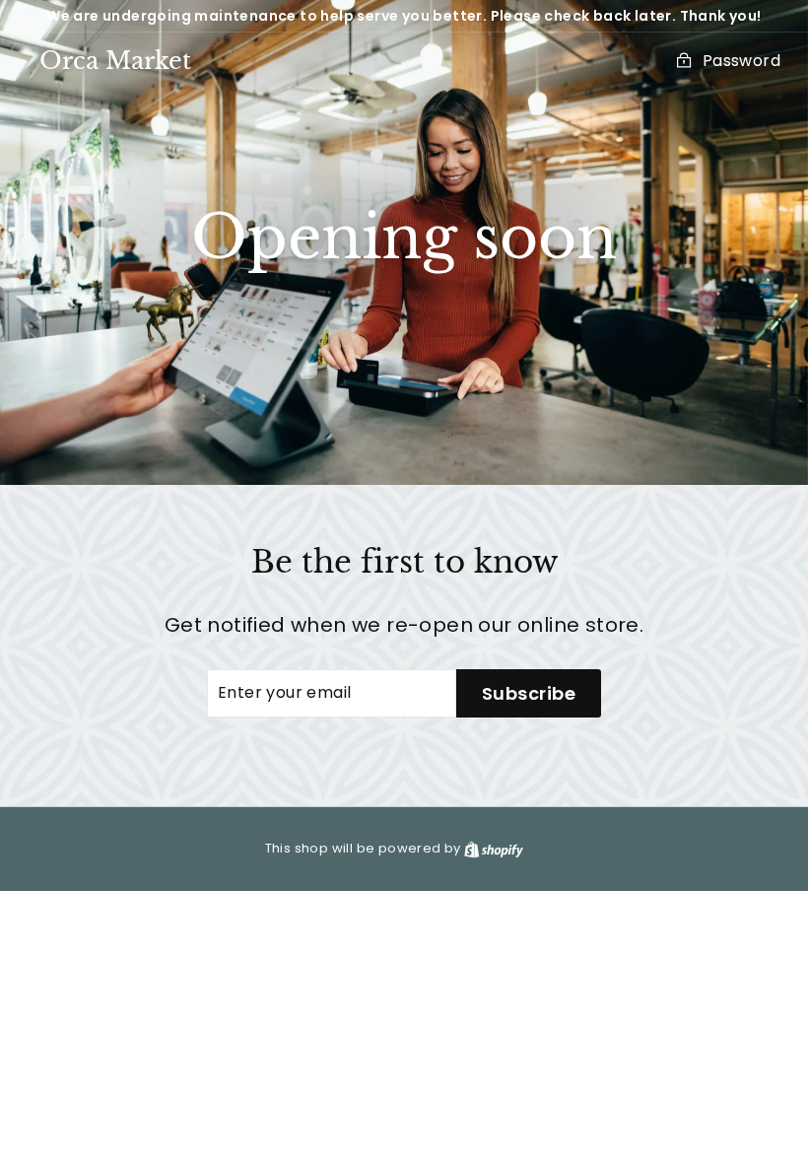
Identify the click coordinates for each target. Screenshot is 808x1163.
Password (741, 60)
